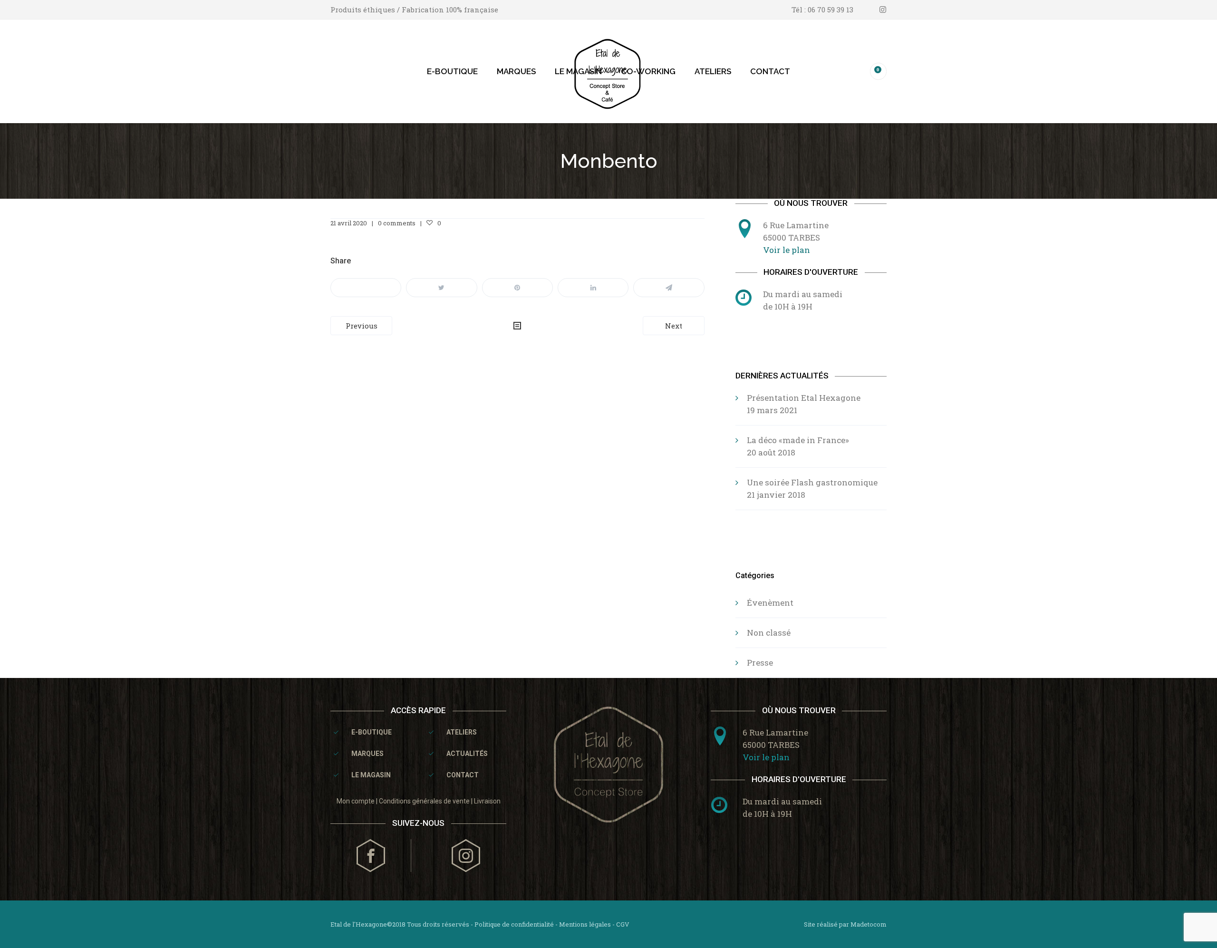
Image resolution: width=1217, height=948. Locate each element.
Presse (760, 662)
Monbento (608, 161)
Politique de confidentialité (514, 924)
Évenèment (770, 602)
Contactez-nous (816, 336)
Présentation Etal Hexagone (803, 397)
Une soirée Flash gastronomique (812, 482)
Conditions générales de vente (424, 801)
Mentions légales (585, 924)
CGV (622, 924)
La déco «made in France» (798, 440)
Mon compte (356, 801)
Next (673, 325)
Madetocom (868, 924)
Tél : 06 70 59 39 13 (822, 9)
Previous (361, 325)
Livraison (487, 801)
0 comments (396, 223)
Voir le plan (786, 249)
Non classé (769, 632)
